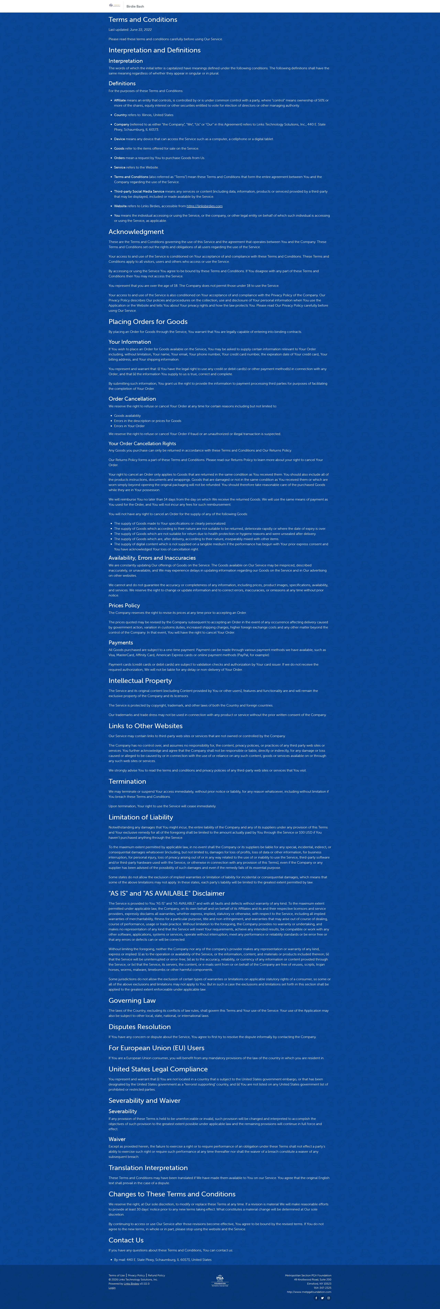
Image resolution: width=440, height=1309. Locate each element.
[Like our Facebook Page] (316, 1298)
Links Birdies (131, 1283)
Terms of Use (117, 1275)
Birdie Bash (135, 6)
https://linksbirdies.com (205, 206)
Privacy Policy (136, 1275)
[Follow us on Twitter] (322, 1298)
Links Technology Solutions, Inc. (138, 1279)
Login (112, 1287)
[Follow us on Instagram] (328, 1298)
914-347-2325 (322, 1287)
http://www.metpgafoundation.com (309, 1292)
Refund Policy (156, 1275)
